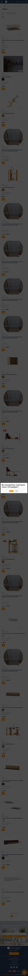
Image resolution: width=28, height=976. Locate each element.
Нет (16, 491)
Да (11, 491)
